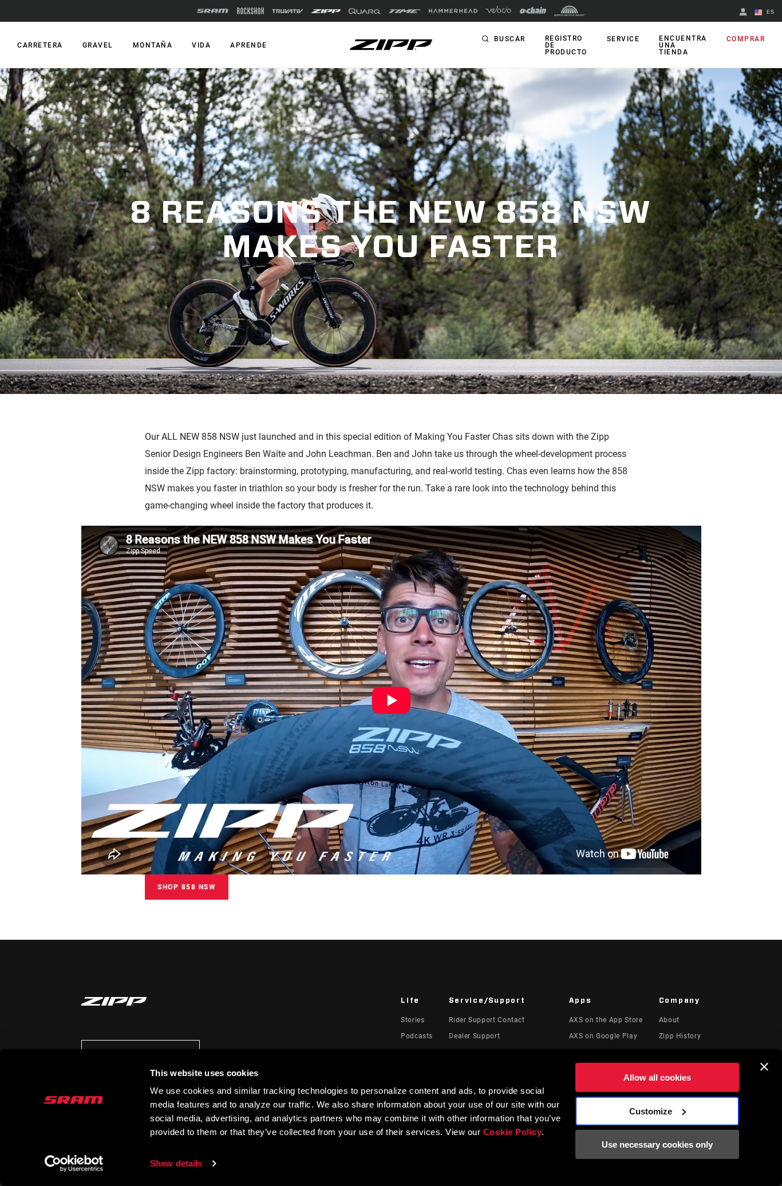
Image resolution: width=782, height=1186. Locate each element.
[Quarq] (365, 11)
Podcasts (417, 1036)
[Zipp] (326, 11)
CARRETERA (40, 45)
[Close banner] (764, 1067)
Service (623, 39)
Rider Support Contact (486, 1020)
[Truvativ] (287, 11)
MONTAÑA (153, 45)
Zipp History (680, 1036)
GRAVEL (97, 45)
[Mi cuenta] (743, 13)
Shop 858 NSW (186, 887)
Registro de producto (566, 45)
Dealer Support (474, 1036)
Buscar (510, 39)
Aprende (248, 45)
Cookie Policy (512, 1132)
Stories (412, 1020)
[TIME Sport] (405, 11)
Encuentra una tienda (683, 45)
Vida (201, 45)
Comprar (745, 39)
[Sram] (213, 11)
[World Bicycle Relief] (569, 11)
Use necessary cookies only (657, 1144)
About (669, 1020)
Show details (176, 1163)
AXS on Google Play (603, 1036)
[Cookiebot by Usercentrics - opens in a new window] (74, 1163)
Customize (650, 1111)
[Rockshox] (250, 10)
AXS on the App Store (606, 1020)
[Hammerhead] (453, 11)
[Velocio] (498, 11)
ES (769, 12)
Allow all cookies (657, 1077)
